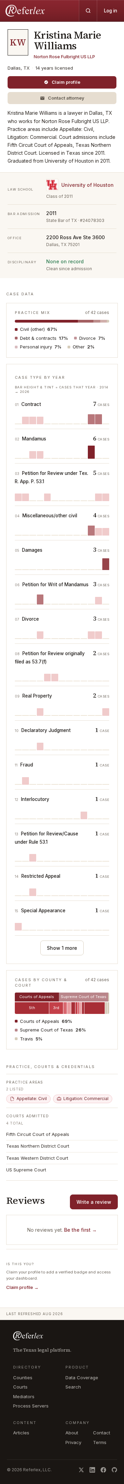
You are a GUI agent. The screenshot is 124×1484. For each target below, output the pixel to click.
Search (73, 1387)
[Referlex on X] (81, 1470)
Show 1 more (62, 948)
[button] (62, 98)
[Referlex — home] (26, 11)
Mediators (23, 1396)
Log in (110, 10)
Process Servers (31, 1406)
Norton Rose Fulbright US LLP (64, 56)
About (71, 1432)
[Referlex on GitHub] (114, 1470)
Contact (101, 1432)
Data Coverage (81, 1377)
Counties (22, 1377)
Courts (20, 1387)
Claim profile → (22, 1287)
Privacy (73, 1442)
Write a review (93, 1202)
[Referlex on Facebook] (103, 1470)
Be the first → (80, 1230)
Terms (99, 1442)
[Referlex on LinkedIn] (92, 1470)
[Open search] (88, 10)
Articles (21, 1432)
